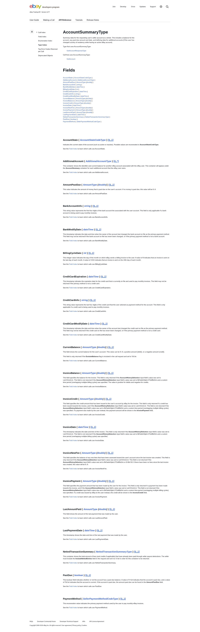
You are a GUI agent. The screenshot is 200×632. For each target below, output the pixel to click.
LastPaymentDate (69, 115)
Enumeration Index (45, 41)
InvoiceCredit (68, 103)
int (77, 89)
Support (153, 7)
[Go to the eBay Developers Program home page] (44, 8)
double (89, 82)
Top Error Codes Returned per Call (48, 50)
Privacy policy (76, 625)
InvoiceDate (67, 105)
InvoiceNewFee (68, 108)
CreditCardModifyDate (71, 96)
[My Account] (161, 6)
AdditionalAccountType (86, 80)
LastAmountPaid (69, 112)
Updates (143, 7)
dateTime (80, 87)
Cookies (84, 625)
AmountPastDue (69, 82)
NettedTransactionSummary (73, 117)
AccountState (68, 78)
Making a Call (49, 20)
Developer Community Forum (46, 621)
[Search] (167, 6)
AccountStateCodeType (82, 78)
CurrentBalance (68, 98)
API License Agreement (96, 621)
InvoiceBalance (68, 101)
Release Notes (93, 20)
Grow (133, 7)
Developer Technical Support (69, 621)
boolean (74, 119)
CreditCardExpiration (70, 91)
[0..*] (116, 161)
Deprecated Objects (45, 55)
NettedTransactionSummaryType (97, 117)
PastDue (66, 119)
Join (114, 7)
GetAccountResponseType (76, 51)
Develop (123, 7)
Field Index (42, 37)
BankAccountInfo (69, 85)
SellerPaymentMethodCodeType (88, 121)
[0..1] (110, 140)
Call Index (41, 32)
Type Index (42, 45)
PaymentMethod (69, 121)
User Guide (34, 20)
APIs (83, 621)
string (79, 85)
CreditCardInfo (68, 94)
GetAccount (71, 59)
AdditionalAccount (69, 80)
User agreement (66, 625)
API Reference (65, 20)
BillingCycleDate (69, 89)
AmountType (81, 82)
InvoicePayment (69, 110)
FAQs (31, 621)
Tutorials (79, 20)
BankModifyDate (69, 87)
